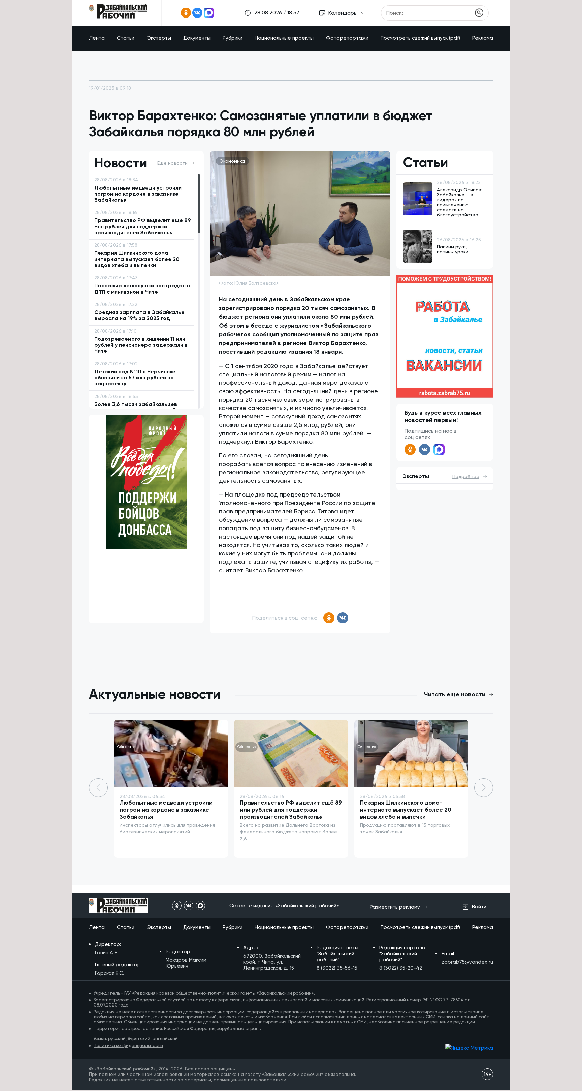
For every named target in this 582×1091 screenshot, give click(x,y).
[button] (483, 787)
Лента (97, 38)
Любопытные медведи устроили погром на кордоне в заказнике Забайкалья (166, 809)
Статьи (125, 38)
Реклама (482, 38)
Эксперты (159, 38)
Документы (197, 38)
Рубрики (233, 38)
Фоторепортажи (347, 38)
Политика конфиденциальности (128, 1045)
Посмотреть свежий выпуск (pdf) (420, 38)
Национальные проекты (284, 38)
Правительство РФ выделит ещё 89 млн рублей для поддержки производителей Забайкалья (291, 809)
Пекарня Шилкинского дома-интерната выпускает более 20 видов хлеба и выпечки (405, 809)
